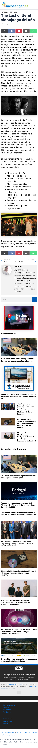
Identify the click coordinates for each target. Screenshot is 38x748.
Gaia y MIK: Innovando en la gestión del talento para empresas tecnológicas (18, 477)
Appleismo (6, 707)
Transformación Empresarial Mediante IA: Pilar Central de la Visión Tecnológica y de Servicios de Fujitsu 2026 (19, 632)
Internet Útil (7, 723)
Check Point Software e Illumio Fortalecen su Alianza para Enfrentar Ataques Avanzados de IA (18, 396)
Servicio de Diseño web (26, 677)
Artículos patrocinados (10, 677)
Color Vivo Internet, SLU (15, 684)
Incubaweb (7, 710)
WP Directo (7, 712)
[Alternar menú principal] (34, 5)
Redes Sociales (8, 719)
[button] (19, 692)
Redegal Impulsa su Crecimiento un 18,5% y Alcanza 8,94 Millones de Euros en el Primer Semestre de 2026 (18, 505)
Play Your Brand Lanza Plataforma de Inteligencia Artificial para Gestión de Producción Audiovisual (26, 437)
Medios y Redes (29, 675)
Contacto (13, 679)
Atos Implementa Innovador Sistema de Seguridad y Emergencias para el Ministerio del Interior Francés (25, 409)
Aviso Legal (27, 732)
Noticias (4, 12)
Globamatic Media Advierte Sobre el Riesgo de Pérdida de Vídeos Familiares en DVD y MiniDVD (26, 423)
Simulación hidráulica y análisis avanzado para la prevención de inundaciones (19, 660)
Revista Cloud (7, 721)
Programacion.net (9, 705)
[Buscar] (34, 299)
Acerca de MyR (23, 679)
